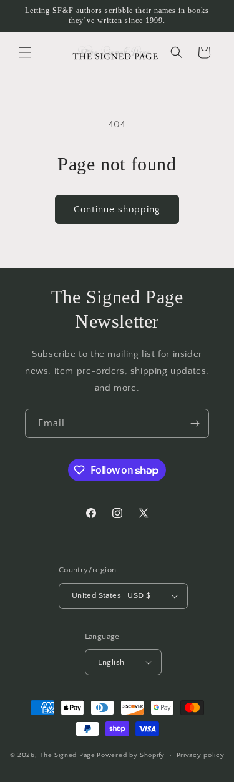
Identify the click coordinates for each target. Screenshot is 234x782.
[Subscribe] (194, 423)
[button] (25, 52)
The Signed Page (67, 755)
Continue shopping (117, 209)
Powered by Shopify (131, 755)
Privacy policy (201, 755)
